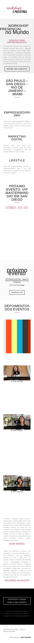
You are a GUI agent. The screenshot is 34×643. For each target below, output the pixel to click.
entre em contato (17, 69)
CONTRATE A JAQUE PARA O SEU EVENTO (17, 600)
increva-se (17, 292)
